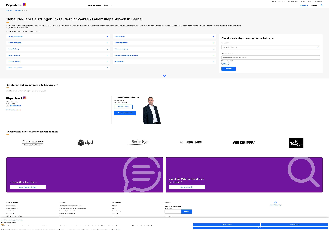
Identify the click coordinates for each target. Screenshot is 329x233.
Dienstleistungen (94, 5)
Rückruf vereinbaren (125, 113)
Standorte (304, 5)
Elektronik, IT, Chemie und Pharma (68, 211)
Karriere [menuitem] (281, 1)
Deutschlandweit (228, 60)
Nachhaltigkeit (116, 211)
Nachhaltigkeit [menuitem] (292, 1)
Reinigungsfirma (10, 205)
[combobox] (270, 57)
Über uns (107, 5)
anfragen (229, 68)
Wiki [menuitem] (309, 1)
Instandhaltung (10, 213)
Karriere (114, 213)
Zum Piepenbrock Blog (27, 187)
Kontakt (314, 5)
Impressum (20, 220)
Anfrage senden (123, 107)
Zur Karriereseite (187, 187)
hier (119, 230)
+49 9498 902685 (15, 105)
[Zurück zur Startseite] (45, 4)
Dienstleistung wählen (230, 47)
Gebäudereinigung (11, 211)
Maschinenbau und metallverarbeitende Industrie (72, 208)
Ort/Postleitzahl (168, 208)
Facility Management (12, 208)
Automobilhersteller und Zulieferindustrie (70, 205)
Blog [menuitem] (273, 1)
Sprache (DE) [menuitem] (317, 1)
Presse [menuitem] (303, 1)
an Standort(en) (227, 53)
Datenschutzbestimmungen (8, 220)
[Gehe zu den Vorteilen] (164, 76)
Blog (113, 208)
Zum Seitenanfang (275, 205)
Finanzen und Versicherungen (67, 213)
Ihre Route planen (12, 110)
